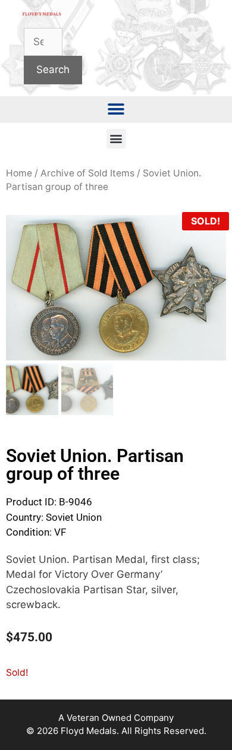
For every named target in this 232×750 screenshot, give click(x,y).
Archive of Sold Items (87, 173)
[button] (116, 109)
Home (19, 173)
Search (53, 69)
